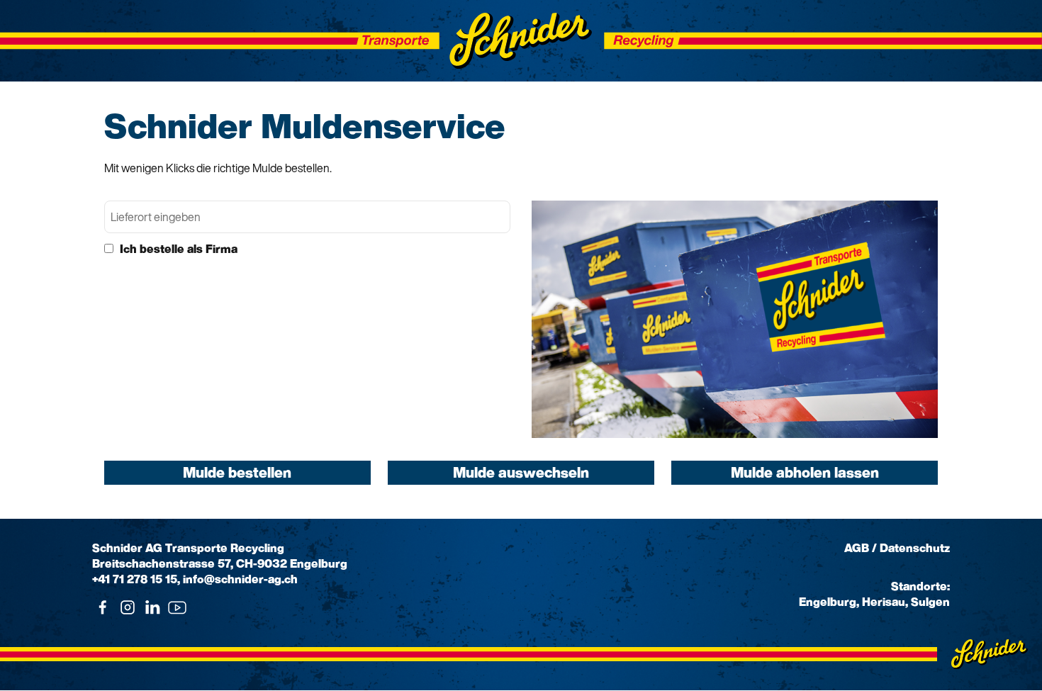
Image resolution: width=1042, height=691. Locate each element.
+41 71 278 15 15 (134, 579)
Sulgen (930, 601)
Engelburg (827, 601)
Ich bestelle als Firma (177, 248)
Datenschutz (915, 547)
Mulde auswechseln (521, 472)
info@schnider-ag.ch (240, 579)
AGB (856, 547)
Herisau (883, 601)
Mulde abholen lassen (805, 472)
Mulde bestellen (237, 472)
